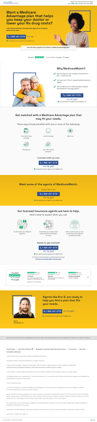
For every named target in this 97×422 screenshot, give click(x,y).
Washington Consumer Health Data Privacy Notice (51, 349)
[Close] (93, 419)
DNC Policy (82, 349)
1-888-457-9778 (76, 3)
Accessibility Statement (13, 352)
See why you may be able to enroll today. (48, 259)
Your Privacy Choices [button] (24, 349)
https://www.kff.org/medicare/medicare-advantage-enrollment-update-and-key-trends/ (33, 367)
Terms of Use (72, 349)
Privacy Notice (10, 349)
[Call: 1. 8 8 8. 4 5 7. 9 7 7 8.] (69, 3)
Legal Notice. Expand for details (13, 420)
